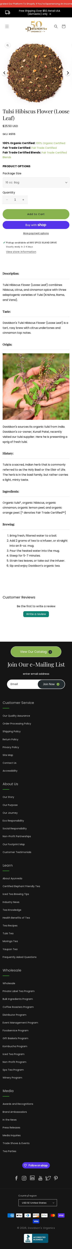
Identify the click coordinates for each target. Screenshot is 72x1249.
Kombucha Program (15, 1046)
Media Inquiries (12, 1135)
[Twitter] (48, 1178)
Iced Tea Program (13, 1054)
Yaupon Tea (10, 949)
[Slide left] (4, 73)
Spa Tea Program (13, 1070)
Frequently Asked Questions (20, 957)
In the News (10, 1119)
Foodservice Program (15, 1030)
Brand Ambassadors (15, 1112)
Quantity (9, 193)
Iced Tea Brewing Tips (16, 894)
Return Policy (10, 739)
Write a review (36, 614)
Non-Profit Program (14, 1062)
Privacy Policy (11, 747)
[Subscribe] (51, 684)
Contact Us (9, 763)
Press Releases (11, 1127)
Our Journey (10, 813)
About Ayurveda (12, 878)
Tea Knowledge (12, 910)
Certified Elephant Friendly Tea (21, 886)
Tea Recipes (10, 925)
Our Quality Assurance (16, 715)
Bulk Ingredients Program (18, 999)
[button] (7, 26)
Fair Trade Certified (44, 148)
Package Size (12, 173)
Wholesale (9, 983)
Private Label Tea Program (19, 991)
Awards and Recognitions (18, 1104)
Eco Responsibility (13, 820)
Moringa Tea (10, 941)
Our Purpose (10, 805)
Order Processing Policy (17, 723)
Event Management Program (20, 1022)
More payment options (36, 233)
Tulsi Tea (8, 933)
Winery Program (12, 1077)
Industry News (11, 902)
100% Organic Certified (50, 143)
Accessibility (10, 770)
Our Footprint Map (14, 844)
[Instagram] (24, 1178)
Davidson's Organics (41, 1228)
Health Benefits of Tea (16, 917)
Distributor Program (14, 1015)
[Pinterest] (56, 1178)
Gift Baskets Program (15, 1038)
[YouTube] (40, 1178)
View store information (21, 251)
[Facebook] (16, 1178)
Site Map (8, 755)
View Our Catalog (33, 652)
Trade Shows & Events (16, 1143)
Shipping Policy (12, 731)
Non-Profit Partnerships (17, 836)
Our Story (8, 797)
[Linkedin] (32, 1178)
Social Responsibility (15, 828)
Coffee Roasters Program (18, 1007)
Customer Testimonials (17, 852)
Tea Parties (9, 1151)
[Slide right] (67, 73)
